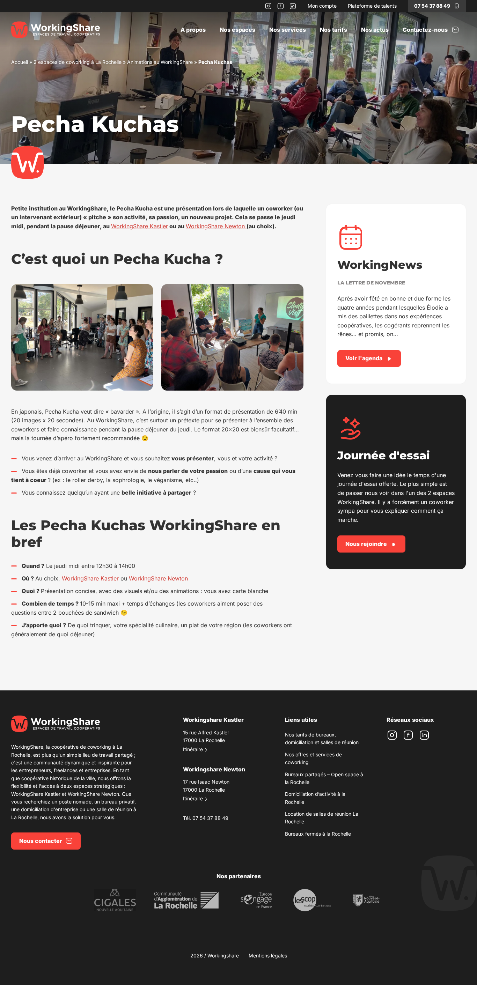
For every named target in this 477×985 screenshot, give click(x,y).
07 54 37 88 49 (432, 6)
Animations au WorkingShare (160, 62)
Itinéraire (193, 749)
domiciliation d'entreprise (49, 809)
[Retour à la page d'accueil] (55, 29)
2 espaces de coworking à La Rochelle (78, 62)
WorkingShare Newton (216, 226)
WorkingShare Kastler (139, 226)
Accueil (19, 62)
